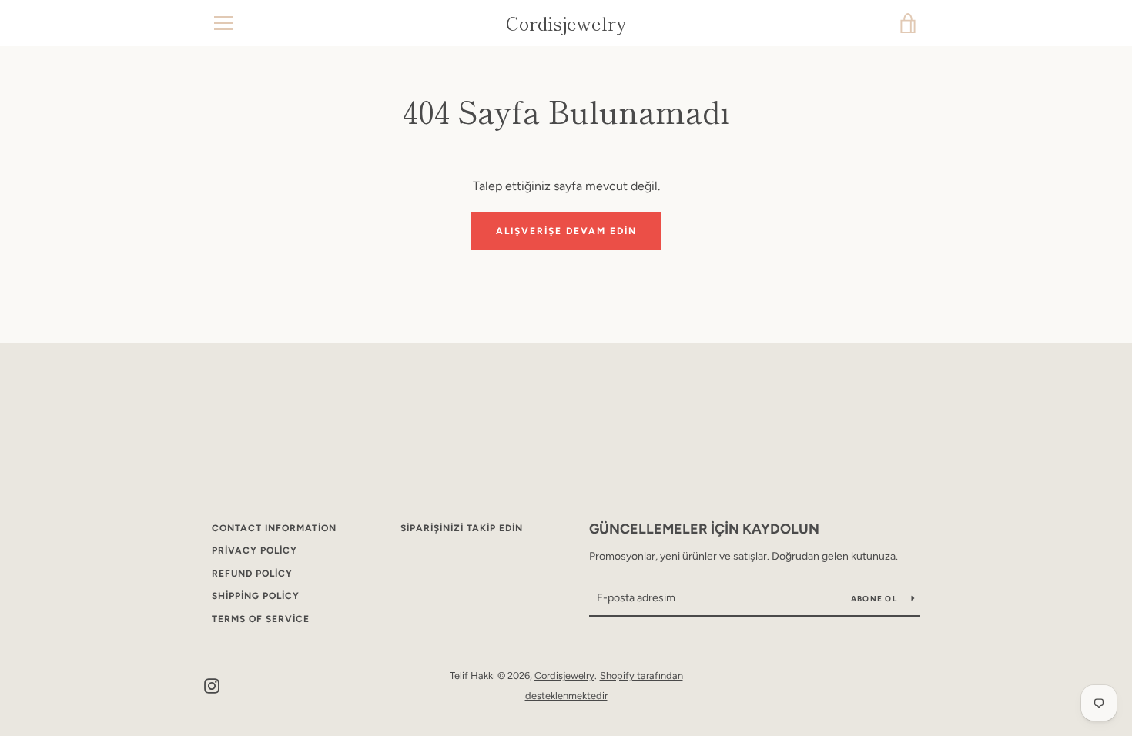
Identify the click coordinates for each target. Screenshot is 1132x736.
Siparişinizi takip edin (461, 528)
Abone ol (875, 599)
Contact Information (274, 528)
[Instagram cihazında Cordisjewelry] (211, 684)
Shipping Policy (256, 595)
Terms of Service (261, 619)
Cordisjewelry (566, 23)
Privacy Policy (254, 550)
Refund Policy (252, 573)
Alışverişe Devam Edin (566, 231)
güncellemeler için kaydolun (704, 528)
